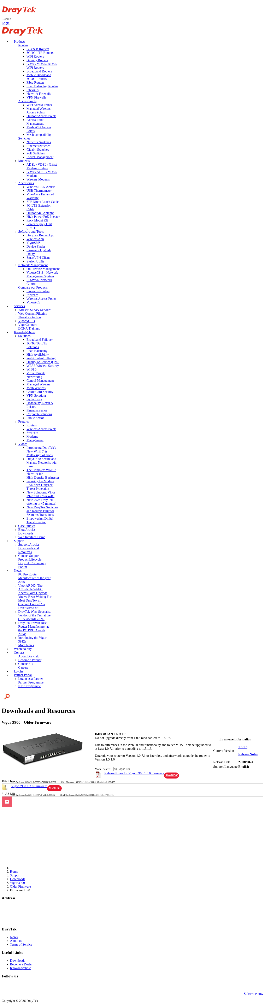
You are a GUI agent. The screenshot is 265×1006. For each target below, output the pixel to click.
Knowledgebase (20, 968)
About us (16, 940)
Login (6, 23)
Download (171, 775)
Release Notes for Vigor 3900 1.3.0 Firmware (134, 773)
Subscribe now (253, 993)
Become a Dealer (21, 964)
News (14, 937)
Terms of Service (21, 944)
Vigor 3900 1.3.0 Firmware (29, 786)
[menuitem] (17, 41)
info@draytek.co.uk (15, 917)
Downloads (17, 960)
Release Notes (248, 754)
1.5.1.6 (242, 747)
